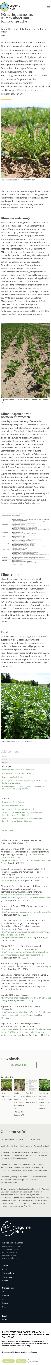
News (4, 1307)
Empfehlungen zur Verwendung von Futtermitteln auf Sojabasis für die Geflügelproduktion (23, 787)
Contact (5, 1281)
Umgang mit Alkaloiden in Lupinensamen (18, 770)
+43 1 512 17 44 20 (9, 1252)
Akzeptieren (8, 1361)
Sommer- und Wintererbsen (13, 805)
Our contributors (8, 1273)
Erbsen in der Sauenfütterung (13, 802)
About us (5, 1269)
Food (4, 1299)
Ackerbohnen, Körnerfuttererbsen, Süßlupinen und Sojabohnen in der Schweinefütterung (22, 819)
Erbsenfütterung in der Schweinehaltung (18, 773)
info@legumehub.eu (10, 1255)
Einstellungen (34, 1361)
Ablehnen (21, 1361)
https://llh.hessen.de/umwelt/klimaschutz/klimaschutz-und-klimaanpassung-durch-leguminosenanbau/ (25, 953)
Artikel (4, 756)
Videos (4, 759)
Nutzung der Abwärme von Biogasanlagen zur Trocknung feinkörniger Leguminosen (24, 781)
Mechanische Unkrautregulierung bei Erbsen (19, 809)
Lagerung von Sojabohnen (12, 777)
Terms (4, 1319)
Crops (4, 1291)
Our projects (7, 1277)
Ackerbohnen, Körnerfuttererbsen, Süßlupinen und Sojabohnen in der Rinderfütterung (22, 814)
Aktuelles (5, 762)
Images (5, 1303)
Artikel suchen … (8, 830)
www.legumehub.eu (10, 1258)
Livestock (5, 1295)
